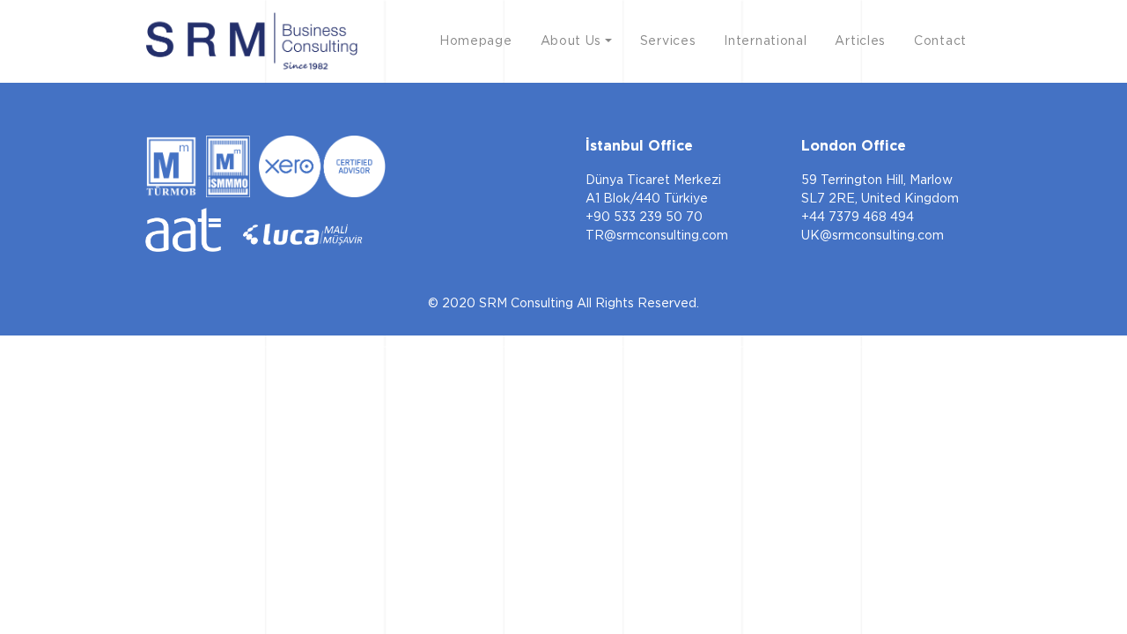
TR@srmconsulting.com (657, 235)
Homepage (475, 40)
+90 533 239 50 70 (644, 217)
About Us (571, 40)
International (765, 40)
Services (668, 40)
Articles (860, 40)
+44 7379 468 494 (857, 217)
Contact (940, 40)
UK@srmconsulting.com (872, 235)
